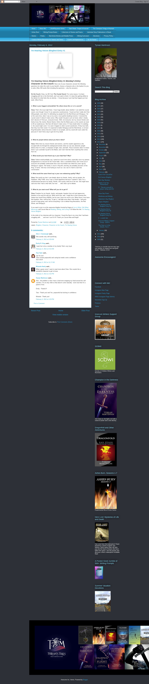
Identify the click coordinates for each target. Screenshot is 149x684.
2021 (99, 117)
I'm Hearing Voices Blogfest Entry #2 (104, 210)
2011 (99, 234)
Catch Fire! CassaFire (105, 174)
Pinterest (98, 303)
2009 (99, 239)
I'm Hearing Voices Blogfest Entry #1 (104, 214)
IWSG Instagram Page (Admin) (105, 296)
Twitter (97, 306)
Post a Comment (39, 303)
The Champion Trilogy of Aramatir (103, 28)
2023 (99, 111)
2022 (99, 114)
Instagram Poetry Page (102, 293)
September (102, 152)
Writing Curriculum (83, 36)
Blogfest (38, 225)
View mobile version (60, 315)
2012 (99, 142)
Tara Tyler (39, 253)
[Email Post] (61, 222)
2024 (99, 109)
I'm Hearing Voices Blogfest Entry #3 (104, 205)
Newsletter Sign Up (101, 300)
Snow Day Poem (103, 193)
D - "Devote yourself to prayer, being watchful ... (106, 189)
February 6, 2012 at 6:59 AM (45, 239)
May (100, 164)
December (102, 144)
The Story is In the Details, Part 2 (104, 226)
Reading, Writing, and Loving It (60, 209)
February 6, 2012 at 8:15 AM (45, 249)
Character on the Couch (56, 225)
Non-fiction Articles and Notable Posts (61, 36)
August (101, 155)
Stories (34, 36)
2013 (99, 139)
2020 (99, 120)
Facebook (98, 287)
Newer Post (35, 311)
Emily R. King (40, 243)
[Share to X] (69, 222)
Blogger (85, 680)
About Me (43, 28)
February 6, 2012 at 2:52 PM (45, 274)
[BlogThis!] (67, 222)
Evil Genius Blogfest (104, 177)
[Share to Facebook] (71, 222)
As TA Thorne (92, 39)
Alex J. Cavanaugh (42, 234)
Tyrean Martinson (42, 278)
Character (45, 225)
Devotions (96, 36)
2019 (99, 122)
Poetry (42, 36)
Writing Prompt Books (50, 32)
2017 (99, 128)
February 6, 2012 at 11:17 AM (45, 262)
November (102, 147)
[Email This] (65, 222)
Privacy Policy (108, 36)
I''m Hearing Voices (71, 225)
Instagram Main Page (101, 290)
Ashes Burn (35, 32)
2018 (99, 125)
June (100, 161)
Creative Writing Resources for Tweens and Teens (47, 39)
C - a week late (103, 218)
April (100, 166)
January (101, 230)
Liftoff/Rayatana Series (57, 28)
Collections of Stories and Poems (72, 32)
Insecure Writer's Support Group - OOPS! (106, 221)
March (101, 169)
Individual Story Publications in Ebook (99, 32)
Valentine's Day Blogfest (106, 199)
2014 (99, 136)
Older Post (85, 311)
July (100, 158)
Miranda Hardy (41, 266)
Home (33, 28)
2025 (99, 106)
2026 (99, 103)
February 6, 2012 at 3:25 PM (45, 299)
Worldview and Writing (105, 196)
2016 (99, 131)
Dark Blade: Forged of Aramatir (79, 28)
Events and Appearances (75, 39)
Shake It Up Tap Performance (103, 183)
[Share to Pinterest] (73, 222)
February (102, 172)
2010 (99, 236)
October (101, 150)
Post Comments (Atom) (64, 322)
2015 (99, 133)
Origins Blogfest (103, 202)
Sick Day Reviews (104, 180)
